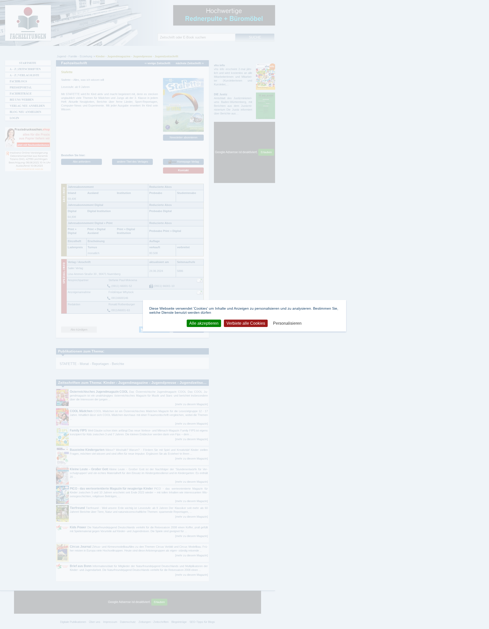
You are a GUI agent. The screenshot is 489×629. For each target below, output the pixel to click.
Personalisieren (287, 323)
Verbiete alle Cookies (245, 323)
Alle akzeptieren (204, 323)
